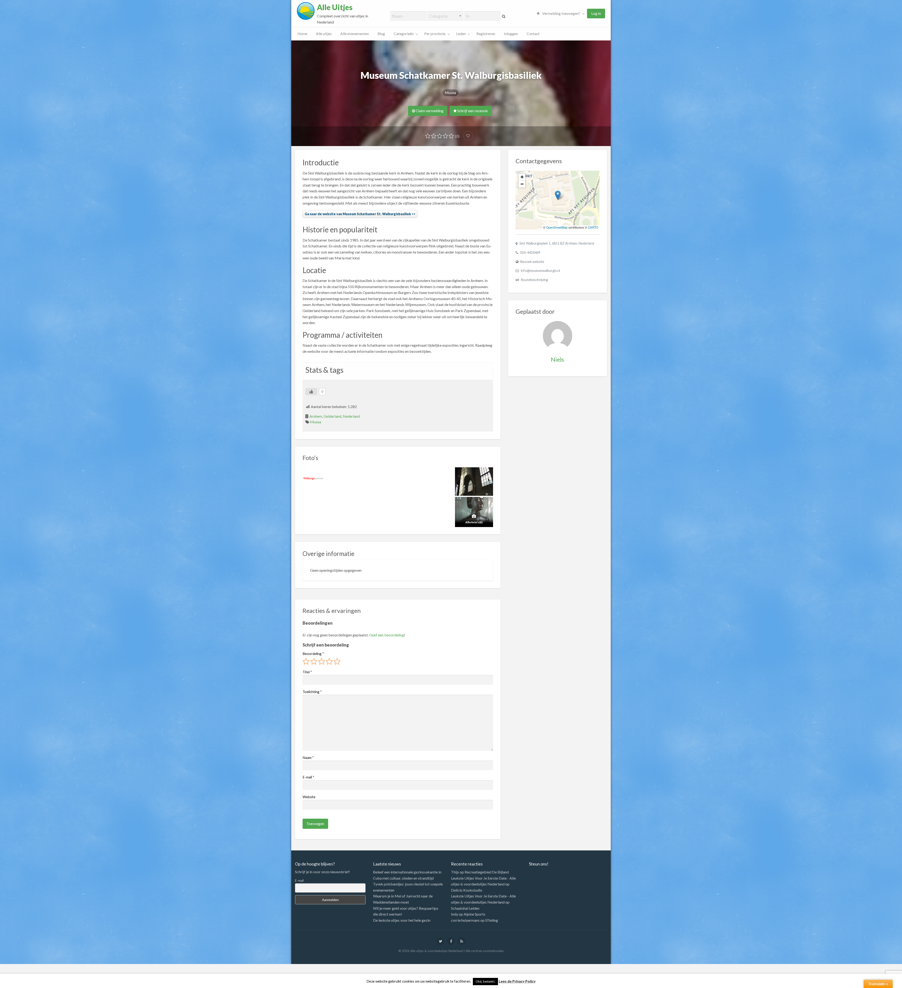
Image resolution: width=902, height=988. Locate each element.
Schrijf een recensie (472, 111)
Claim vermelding (429, 111)
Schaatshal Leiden (465, 908)
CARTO (593, 227)
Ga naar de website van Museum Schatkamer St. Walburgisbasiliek (358, 214)
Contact (533, 34)
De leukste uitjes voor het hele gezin (401, 920)
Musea (450, 92)
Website (309, 797)
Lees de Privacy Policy (517, 981)
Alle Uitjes (335, 7)
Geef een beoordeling (386, 635)
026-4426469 (530, 252)
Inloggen (511, 34)
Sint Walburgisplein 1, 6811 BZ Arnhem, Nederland (556, 243)
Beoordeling (313, 653)
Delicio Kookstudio (466, 890)
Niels (557, 359)
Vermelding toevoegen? (560, 13)
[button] (558, 195)
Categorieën (404, 34)
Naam (308, 757)
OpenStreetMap (557, 227)
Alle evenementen (354, 34)
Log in (596, 13)
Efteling (491, 920)
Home (302, 34)
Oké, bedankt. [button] (485, 981)
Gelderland (332, 416)
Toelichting (312, 692)
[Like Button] (311, 391)
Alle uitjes (324, 34)
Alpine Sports (474, 914)
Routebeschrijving (534, 280)
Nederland (351, 416)
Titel (307, 672)
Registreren (485, 34)
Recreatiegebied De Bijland (487, 872)
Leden (461, 34)
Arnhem (315, 416)
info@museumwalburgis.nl (540, 271)
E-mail (308, 777)
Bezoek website (532, 262)
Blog (381, 34)
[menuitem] (559, 13)
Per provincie (434, 34)
